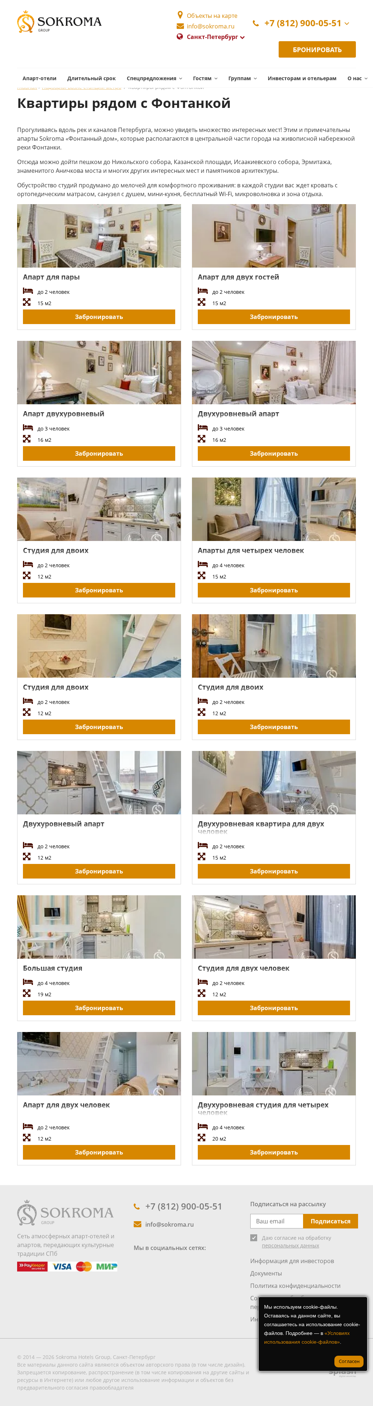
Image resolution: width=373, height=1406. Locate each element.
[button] (154, 77)
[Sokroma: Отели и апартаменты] (65, 1212)
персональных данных (290, 1245)
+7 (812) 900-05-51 (303, 23)
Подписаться (330, 1221)
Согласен (349, 1361)
